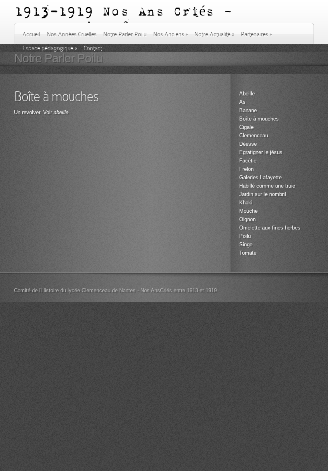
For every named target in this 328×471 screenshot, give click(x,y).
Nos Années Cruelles (71, 34)
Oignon (247, 219)
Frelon (246, 169)
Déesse (248, 144)
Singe (245, 244)
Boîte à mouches (259, 119)
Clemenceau (253, 136)
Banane (248, 110)
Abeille (247, 94)
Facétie (247, 161)
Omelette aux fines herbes (269, 228)
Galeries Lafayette (260, 177)
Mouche (248, 211)
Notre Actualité (214, 34)
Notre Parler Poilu (124, 34)
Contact (92, 48)
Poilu (245, 236)
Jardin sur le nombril (262, 194)
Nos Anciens (170, 34)
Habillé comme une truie (267, 186)
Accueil (31, 34)
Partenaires (256, 34)
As (242, 102)
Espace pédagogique (49, 48)
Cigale (246, 127)
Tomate (247, 253)
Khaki (245, 203)
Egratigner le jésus (260, 152)
